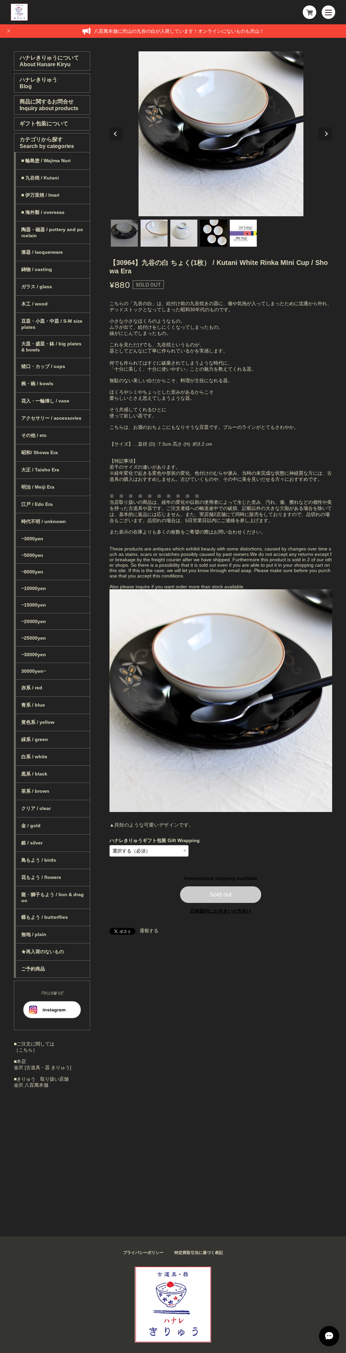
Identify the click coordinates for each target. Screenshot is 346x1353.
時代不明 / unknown (43, 521)
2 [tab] (154, 233)
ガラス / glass (36, 286)
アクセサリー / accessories (51, 418)
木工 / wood (34, 303)
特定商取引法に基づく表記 (198, 1252)
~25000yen (33, 638)
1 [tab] (124, 233)
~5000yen (32, 555)
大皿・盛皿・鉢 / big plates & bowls (51, 346)
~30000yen (33, 654)
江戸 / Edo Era (37, 504)
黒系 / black (34, 774)
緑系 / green (34, 739)
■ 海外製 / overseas (43, 212)
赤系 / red (31, 687)
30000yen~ (33, 671)
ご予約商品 (33, 968)
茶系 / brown (35, 791)
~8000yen (32, 571)
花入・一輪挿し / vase (45, 400)
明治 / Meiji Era (37, 487)
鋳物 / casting (36, 269)
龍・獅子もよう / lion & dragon (52, 897)
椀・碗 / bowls (37, 383)
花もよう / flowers (41, 877)
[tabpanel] (220, 133)
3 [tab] (183, 233)
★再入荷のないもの (42, 951)
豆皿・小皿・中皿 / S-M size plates (51, 324)
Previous (116, 134)
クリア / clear (36, 808)
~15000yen (33, 605)
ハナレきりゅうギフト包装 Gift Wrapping (154, 840)
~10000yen (33, 588)
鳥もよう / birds (38, 860)
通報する (149, 930)
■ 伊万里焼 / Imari (40, 195)
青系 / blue (33, 705)
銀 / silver (32, 842)
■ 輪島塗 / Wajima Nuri (46, 160)
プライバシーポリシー (143, 1252)
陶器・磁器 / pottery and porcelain (52, 232)
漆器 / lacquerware (42, 252)
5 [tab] (243, 233)
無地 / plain (33, 934)
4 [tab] (213, 233)
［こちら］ (26, 1050)
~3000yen (32, 538)
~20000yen (33, 621)
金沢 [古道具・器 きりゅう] (42, 1067)
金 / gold (31, 825)
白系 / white (34, 756)
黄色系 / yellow (37, 722)
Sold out (220, 894)
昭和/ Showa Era (39, 452)
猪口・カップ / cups (43, 366)
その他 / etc (34, 435)
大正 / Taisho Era (40, 469)
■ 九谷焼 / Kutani (40, 177)
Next (325, 134)
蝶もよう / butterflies (44, 917)
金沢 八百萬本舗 (31, 1085)
